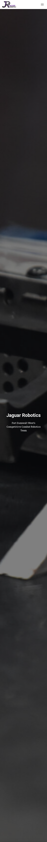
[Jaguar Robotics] (10, 4)
